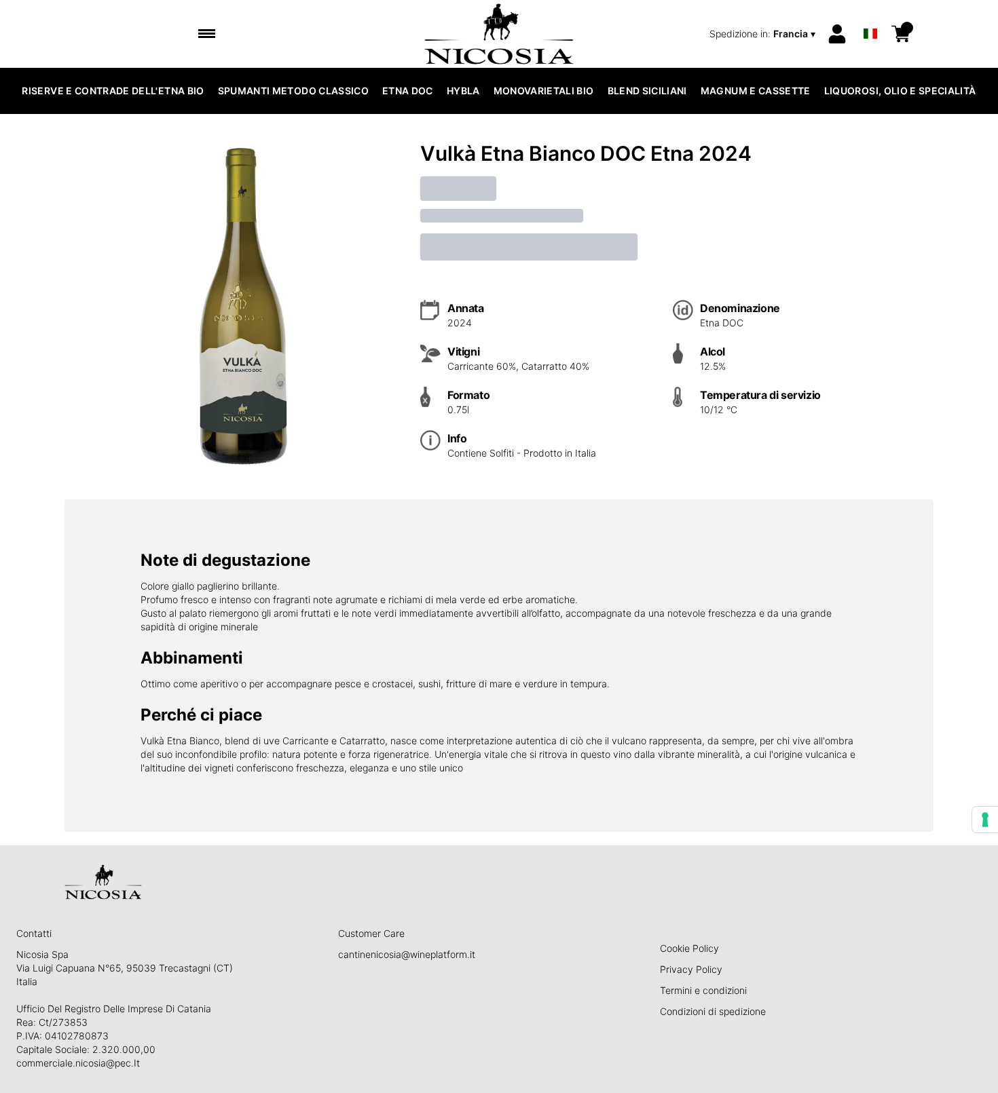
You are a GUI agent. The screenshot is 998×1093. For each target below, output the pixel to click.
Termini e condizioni (703, 990)
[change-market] (764, 34)
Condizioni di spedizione (713, 1011)
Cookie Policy (689, 948)
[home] (499, 34)
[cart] (900, 33)
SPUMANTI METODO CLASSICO (293, 90)
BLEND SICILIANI (647, 90)
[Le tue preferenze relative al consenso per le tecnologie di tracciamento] (985, 819)
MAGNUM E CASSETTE (756, 90)
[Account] (837, 33)
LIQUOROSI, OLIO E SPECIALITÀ (900, 90)
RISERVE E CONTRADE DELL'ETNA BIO (113, 90)
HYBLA (463, 90)
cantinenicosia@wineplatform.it (406, 954)
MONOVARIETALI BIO (544, 90)
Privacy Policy (691, 969)
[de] (870, 16)
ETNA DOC (407, 90)
